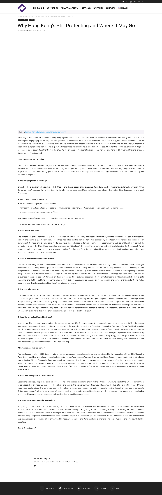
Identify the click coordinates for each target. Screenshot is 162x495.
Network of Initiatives (92, 8)
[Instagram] (131, 1)
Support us (52, 8)
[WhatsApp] (47, 443)
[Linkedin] (135, 1)
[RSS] (142, 1)
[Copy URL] (36, 443)
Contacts (110, 8)
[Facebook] (127, 1)
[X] (31, 443)
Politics (33, 16)
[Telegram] (41, 443)
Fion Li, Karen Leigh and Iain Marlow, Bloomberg (45, 132)
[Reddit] (138, 1)
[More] (108, 35)
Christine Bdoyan (25, 30)
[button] (123, 1)
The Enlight (38, 8)
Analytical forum (69, 8)
